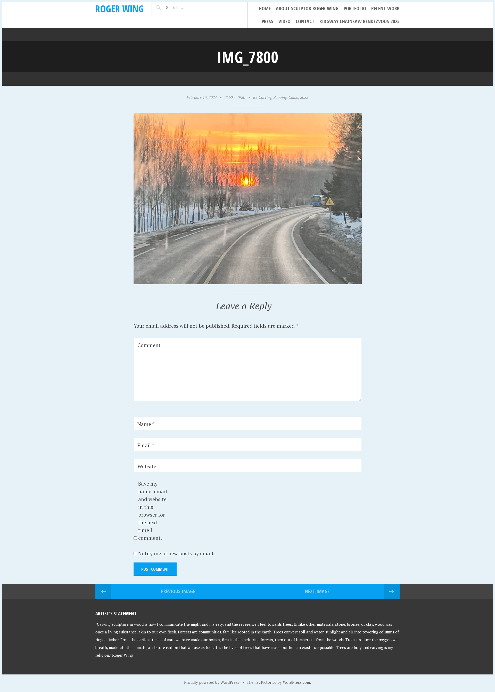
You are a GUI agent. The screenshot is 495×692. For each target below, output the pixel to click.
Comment (149, 345)
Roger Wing (119, 8)
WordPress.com (296, 682)
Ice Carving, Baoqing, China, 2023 (280, 97)
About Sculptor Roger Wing (307, 8)
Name (145, 424)
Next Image (317, 591)
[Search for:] (187, 7)
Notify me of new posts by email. (176, 553)
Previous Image (178, 591)
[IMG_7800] (248, 282)
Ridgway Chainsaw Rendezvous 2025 (359, 21)
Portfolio (355, 8)
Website (146, 466)
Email (145, 445)
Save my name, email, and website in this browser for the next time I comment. (153, 510)
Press (267, 21)
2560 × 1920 (235, 97)
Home (265, 8)
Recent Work (385, 8)
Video (284, 21)
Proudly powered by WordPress (211, 682)
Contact (305, 21)
